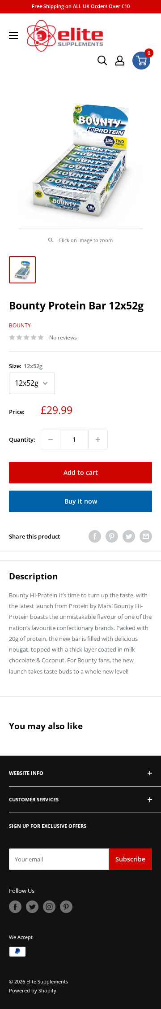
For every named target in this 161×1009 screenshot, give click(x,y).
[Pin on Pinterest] (112, 536)
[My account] (119, 60)
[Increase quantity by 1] (98, 439)
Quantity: (22, 439)
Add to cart (81, 472)
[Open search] (102, 60)
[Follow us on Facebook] (15, 906)
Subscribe (130, 859)
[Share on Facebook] (95, 536)
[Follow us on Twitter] (32, 906)
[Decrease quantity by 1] (50, 439)
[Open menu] (13, 35)
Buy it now (80, 501)
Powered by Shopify (32, 990)
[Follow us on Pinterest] (66, 906)
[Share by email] (146, 536)
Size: (25, 366)
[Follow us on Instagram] (49, 906)
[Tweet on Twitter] (129, 536)
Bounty (20, 325)
